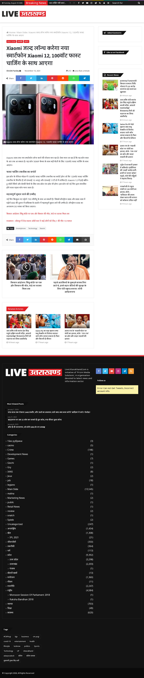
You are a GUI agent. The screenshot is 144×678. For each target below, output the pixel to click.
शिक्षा (9, 608)
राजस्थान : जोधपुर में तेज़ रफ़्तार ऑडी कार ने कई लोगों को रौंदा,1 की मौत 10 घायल (39, 220)
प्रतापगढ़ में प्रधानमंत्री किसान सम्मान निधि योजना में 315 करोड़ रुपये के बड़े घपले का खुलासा (128, 86)
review (10, 511)
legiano (11, 484)
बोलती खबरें (12, 572)
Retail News (13, 506)
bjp (16, 636)
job (9, 480)
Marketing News (16, 497)
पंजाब (12, 568)
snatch (10, 515)
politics (27, 646)
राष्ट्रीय (9, 590)
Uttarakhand (28, 651)
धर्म (8, 550)
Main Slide (22, 32)
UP (18, 651)
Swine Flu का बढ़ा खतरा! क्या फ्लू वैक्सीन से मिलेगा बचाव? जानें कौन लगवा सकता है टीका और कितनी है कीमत (47, 335)
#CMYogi (7, 636)
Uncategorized (14, 524)
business (25, 636)
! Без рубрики (14, 441)
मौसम (9, 581)
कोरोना (20, 656)
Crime (10, 449)
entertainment (20, 641)
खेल (9, 532)
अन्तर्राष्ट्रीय (11, 528)
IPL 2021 (14, 537)
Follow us (101, 380)
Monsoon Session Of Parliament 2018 (30, 594)
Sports (37, 646)
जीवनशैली (11, 541)
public (10, 502)
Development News (17, 454)
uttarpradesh (9, 656)
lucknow (17, 646)
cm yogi (36, 636)
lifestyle (7, 646)
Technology (32, 228)
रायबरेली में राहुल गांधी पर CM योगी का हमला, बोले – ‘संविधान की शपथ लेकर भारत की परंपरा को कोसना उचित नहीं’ (128, 193)
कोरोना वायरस (30, 656)
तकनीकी (20, 41)
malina (10, 493)
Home (11, 32)
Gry (9, 467)
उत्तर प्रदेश (14, 559)
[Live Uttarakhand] (24, 14)
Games (10, 458)
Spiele (10, 519)
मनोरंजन (11, 577)
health (32, 641)
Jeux (9, 476)
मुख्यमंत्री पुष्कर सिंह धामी (11, 660)
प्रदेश (9, 554)
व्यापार (26, 41)
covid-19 (7, 641)
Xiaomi (42, 228)
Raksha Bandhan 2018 (21, 599)
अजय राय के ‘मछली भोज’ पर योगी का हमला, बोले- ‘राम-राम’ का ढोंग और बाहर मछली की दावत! (77, 335)
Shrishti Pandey (12, 71)
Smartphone (21, 228)
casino (10, 445)
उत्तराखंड (13, 563)
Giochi (10, 462)
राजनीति (10, 586)
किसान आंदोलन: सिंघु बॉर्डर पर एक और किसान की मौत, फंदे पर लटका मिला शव (37, 213)
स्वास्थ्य (10, 612)
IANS (10, 471)
